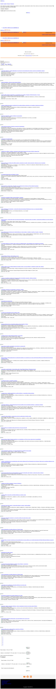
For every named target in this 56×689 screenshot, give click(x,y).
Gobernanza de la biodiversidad (6, 138)
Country (2, 64)
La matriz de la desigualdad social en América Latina (10, 312)
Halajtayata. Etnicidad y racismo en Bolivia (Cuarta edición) (11, 115)
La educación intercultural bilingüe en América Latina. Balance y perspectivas (14, 563)
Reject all (6, 8)
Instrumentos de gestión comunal (7, 552)
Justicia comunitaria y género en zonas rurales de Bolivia (11, 82)
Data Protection (4, 682)
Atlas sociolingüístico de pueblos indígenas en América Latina (12, 529)
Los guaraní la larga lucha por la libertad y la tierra (10, 174)
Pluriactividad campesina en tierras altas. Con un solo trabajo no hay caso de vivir (15, 618)
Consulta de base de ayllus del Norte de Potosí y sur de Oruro (11, 335)
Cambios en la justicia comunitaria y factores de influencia (11, 483)
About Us (4, 27)
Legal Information (5, 681)
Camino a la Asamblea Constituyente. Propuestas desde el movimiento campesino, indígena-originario (18, 278)
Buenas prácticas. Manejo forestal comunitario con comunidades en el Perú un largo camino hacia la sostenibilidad (21, 439)
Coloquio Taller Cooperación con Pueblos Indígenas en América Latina (13, 494)
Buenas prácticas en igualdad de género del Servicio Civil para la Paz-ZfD (14, 427)
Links (18, 27)
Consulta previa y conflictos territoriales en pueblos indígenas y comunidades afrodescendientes (17, 393)
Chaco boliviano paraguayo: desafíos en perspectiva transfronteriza (12, 126)
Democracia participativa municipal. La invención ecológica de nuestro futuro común (16, 517)
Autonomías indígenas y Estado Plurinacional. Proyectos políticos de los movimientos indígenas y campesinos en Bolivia (22, 404)
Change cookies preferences (6, 683)
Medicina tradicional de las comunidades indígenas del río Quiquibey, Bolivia (14, 324)
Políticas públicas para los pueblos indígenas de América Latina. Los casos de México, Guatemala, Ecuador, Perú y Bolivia (22, 266)
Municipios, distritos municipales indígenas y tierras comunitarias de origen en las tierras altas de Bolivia (19, 606)
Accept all (2, 8)
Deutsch (8, 3)
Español (5, 3)
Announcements (12, 27)
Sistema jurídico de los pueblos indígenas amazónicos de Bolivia (12, 629)
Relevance (9, 64)
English (1, 3)
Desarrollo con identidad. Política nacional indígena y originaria (12, 197)
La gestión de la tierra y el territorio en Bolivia (9, 380)
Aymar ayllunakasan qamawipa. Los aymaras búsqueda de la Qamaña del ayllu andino (16, 450)
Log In (3, 684)
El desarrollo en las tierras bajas (6, 301)
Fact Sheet (8, 27)
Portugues (12, 3)
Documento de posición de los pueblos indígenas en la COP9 (11, 595)
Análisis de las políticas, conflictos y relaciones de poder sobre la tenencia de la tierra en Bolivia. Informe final (20, 151)
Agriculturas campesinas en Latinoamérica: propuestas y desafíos (12, 289)
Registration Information (6, 680)
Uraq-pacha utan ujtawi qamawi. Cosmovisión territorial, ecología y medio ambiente (15, 505)
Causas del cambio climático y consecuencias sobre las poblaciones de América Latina (16, 416)
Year (6, 64)
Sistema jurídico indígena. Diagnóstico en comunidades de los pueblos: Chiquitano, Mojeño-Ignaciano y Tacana (20, 94)
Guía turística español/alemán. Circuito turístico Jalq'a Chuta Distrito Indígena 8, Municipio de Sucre (18, 369)
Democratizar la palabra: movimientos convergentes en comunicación (13, 346)
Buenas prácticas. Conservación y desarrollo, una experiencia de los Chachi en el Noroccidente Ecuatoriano (19, 185)
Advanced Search (29, 55)
